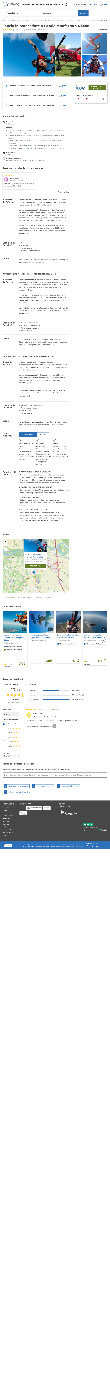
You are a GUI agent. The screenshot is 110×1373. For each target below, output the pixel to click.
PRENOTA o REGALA (97, 87)
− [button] (5, 544)
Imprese (95, 4)
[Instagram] (97, 847)
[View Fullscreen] (5, 549)
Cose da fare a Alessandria (43, 597)
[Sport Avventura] (11, 4)
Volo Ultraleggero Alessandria (19, 792)
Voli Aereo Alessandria (45, 786)
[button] (104, 641)
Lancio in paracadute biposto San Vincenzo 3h (40, 636)
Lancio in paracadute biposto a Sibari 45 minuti (94, 636)
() (16, 30)
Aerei (32, 4)
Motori (61, 4)
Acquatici (25, 4)
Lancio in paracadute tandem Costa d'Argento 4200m (14, 637)
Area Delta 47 (14, 756)
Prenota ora (35, 566)
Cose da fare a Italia (9, 597)
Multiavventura (45, 4)
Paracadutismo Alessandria (18, 786)
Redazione (6, 824)
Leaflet (50, 592)
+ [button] (5, 541)
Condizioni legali (7, 827)
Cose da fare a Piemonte (25, 597)
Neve (37, 4)
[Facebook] (87, 847)
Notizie (5, 810)
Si (54, 726)
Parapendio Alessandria (70, 786)
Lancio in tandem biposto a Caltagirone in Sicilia (68, 636)
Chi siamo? (6, 807)
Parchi (55, 4)
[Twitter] (92, 847)
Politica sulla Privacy (9, 830)
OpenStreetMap (58, 592)
